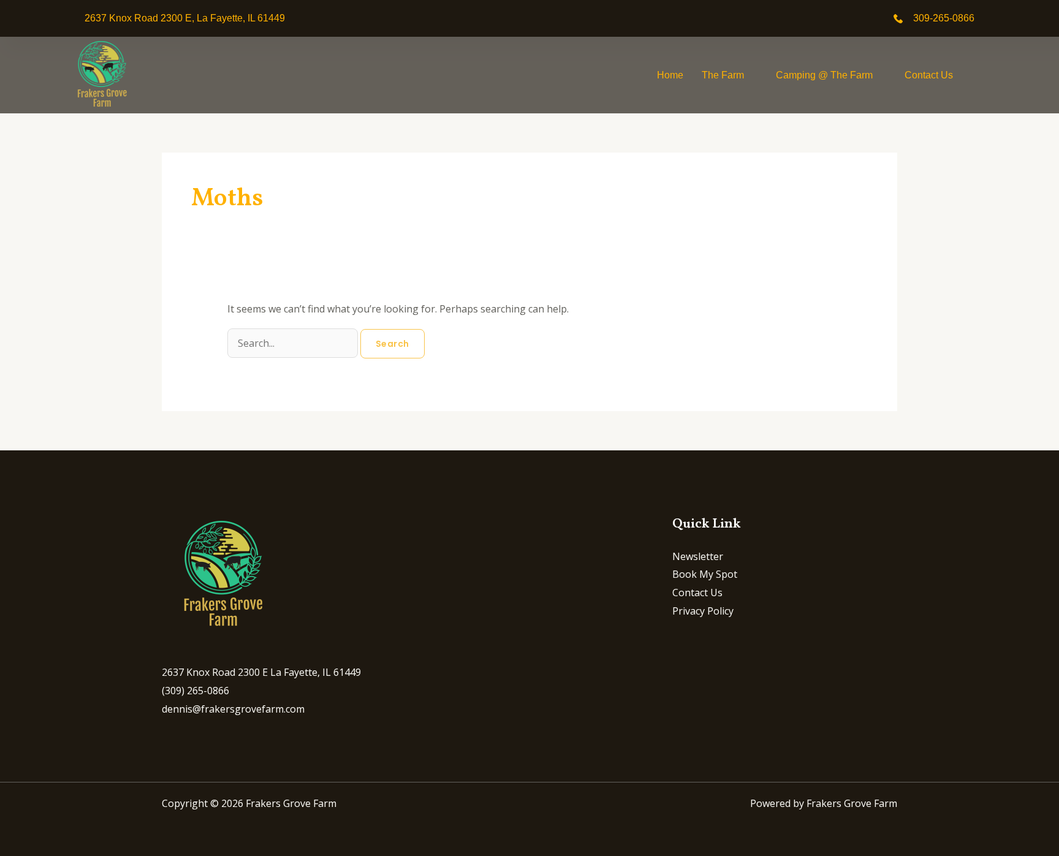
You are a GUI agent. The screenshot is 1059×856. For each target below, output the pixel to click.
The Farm (723, 75)
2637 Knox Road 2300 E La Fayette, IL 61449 (261, 672)
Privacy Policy (703, 611)
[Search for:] (293, 343)
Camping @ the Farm (824, 75)
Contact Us (929, 75)
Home (670, 75)
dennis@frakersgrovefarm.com (233, 709)
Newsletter (697, 556)
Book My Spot (704, 574)
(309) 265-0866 (195, 690)
